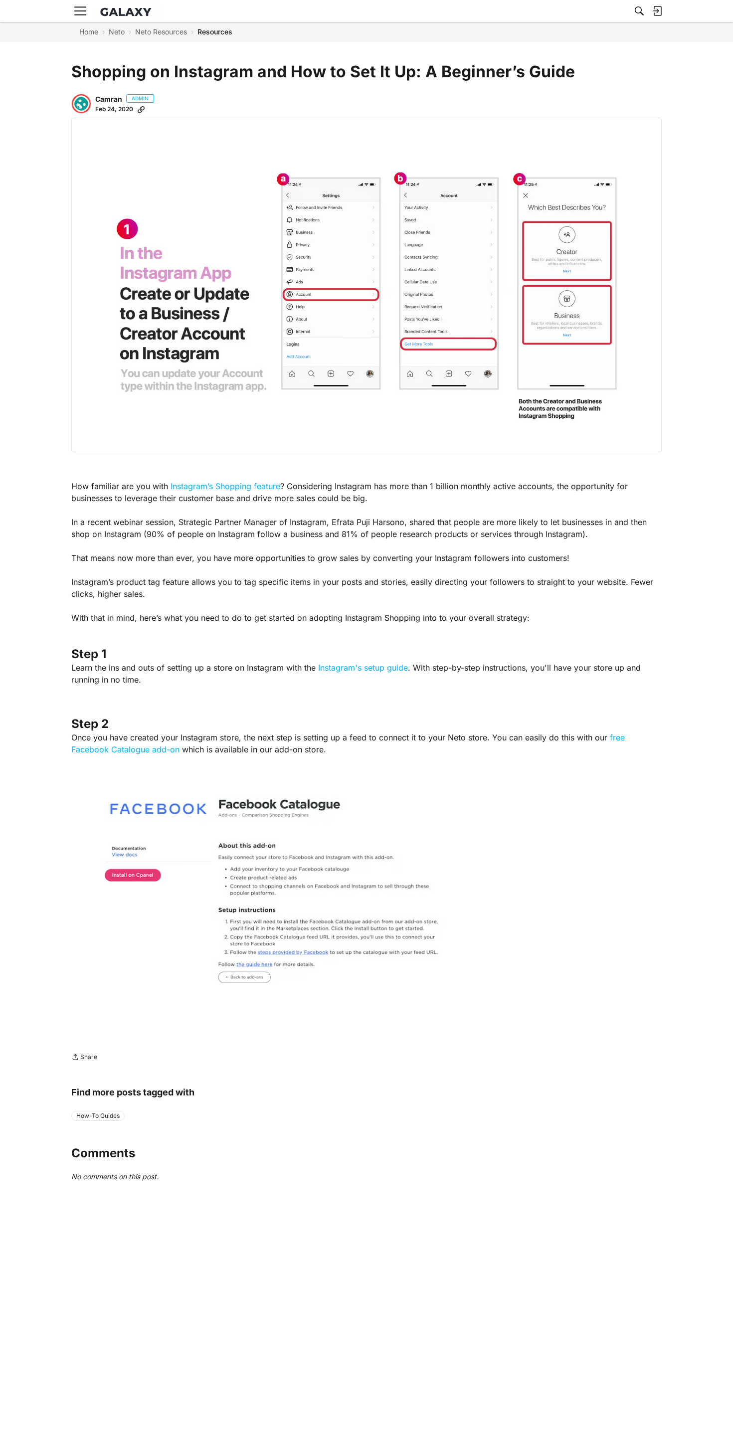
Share (84, 1058)
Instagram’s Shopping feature (225, 486)
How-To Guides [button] (98, 1115)
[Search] (639, 11)
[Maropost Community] (128, 11)
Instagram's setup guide (363, 668)
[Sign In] (657, 11)
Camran (108, 99)
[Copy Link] (141, 109)
